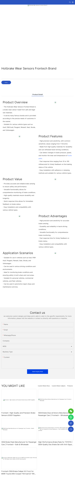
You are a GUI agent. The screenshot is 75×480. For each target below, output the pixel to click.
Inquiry (6, 82)
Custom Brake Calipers (58, 386)
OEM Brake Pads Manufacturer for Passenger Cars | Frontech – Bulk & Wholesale (18, 443)
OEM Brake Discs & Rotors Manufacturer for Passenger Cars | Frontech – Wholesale (55, 414)
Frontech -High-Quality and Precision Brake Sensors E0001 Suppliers (18, 414)
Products (70, 386)
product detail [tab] (37, 94)
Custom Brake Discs (44, 386)
